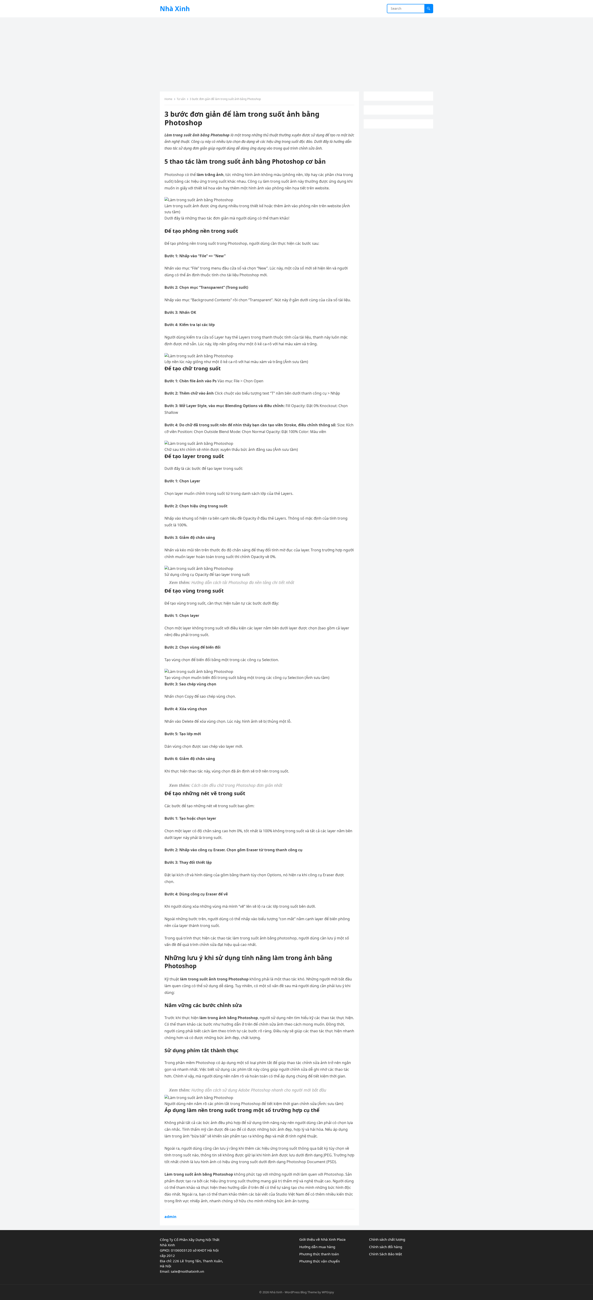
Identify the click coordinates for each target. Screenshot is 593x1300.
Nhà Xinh (175, 8)
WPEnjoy (328, 1292)
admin (170, 1216)
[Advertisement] (296, 52)
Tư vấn (181, 99)
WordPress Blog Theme (301, 1292)
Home (168, 99)
